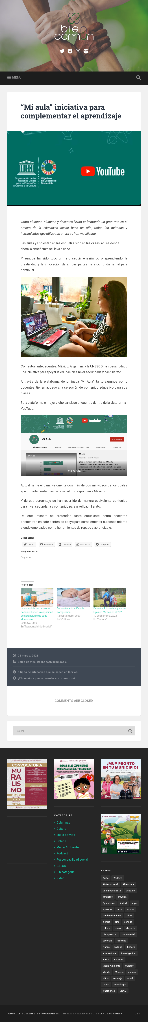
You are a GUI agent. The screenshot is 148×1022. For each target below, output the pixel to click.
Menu (16, 77)
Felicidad (121, 940)
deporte (130, 928)
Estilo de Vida (27, 662)
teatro (106, 984)
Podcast (62, 853)
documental (128, 934)
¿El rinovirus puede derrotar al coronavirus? (46, 678)
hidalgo (118, 946)
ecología (107, 940)
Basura (130, 909)
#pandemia (109, 903)
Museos (119, 972)
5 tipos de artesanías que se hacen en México (48, 672)
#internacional (110, 884)
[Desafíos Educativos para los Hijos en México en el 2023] (109, 597)
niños (105, 978)
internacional (109, 953)
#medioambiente (112, 890)
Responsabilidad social (52, 662)
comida (128, 921)
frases (106, 946)
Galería (61, 841)
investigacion (128, 953)
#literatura (128, 884)
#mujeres (108, 896)
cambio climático (112, 915)
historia (131, 946)
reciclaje (117, 978)
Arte (119, 909)
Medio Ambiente (67, 847)
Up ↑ (137, 1013)
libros (106, 959)
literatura (118, 959)
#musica (122, 896)
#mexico (130, 890)
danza (118, 928)
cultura (106, 928)
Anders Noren (111, 1013)
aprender (107, 909)
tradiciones (109, 990)
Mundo (106, 972)
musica (132, 972)
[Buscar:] (74, 730)
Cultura (61, 828)
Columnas (63, 822)
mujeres (129, 965)
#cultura (117, 877)
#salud (123, 903)
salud (130, 978)
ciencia (106, 921)
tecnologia (120, 984)
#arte (105, 877)
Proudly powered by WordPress (33, 1013)
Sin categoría (65, 872)
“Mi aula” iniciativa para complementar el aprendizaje (71, 111)
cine (117, 921)
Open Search (138, 78)
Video (60, 878)
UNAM (123, 990)
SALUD (61, 866)
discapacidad (110, 934)
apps (134, 903)
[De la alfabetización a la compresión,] (73, 597)
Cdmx (129, 915)
